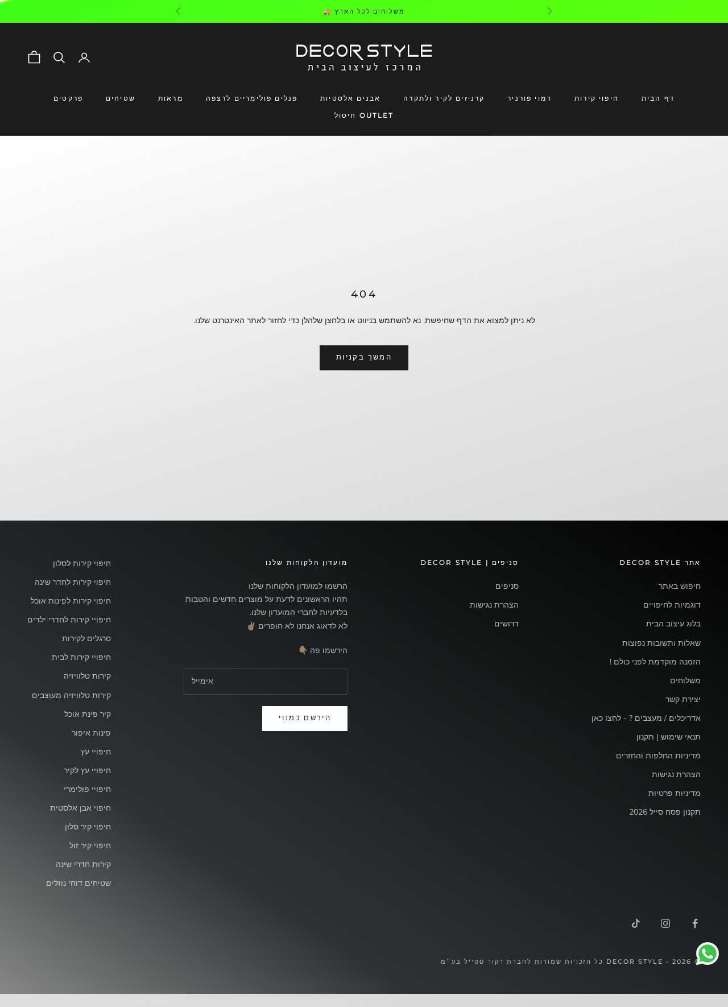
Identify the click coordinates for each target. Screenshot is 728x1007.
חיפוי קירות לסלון (82, 563)
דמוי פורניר (529, 98)
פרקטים (68, 98)
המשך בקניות (364, 357)
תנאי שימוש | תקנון (668, 737)
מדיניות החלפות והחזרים (658, 755)
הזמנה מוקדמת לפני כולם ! (655, 662)
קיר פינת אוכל (87, 714)
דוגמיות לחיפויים (672, 605)
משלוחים (685, 680)
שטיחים (120, 98)
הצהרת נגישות (676, 774)
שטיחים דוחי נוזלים (78, 883)
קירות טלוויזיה (87, 676)
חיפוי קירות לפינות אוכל (71, 601)
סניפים (507, 586)
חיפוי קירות (596, 98)
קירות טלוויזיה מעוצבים (71, 695)
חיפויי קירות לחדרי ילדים (69, 619)
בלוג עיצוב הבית (673, 623)
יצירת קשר (683, 699)
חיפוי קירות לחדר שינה (73, 582)
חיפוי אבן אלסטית (80, 808)
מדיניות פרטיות (674, 793)
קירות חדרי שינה (83, 864)
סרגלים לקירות (86, 638)
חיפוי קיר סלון (88, 827)
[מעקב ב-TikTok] (636, 923)
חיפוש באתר (680, 586)
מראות (170, 98)
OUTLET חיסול (364, 115)
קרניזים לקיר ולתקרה (444, 98)
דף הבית (658, 98)
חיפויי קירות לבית (81, 657)
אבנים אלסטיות (350, 98)
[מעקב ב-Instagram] (665, 923)
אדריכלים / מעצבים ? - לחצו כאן (646, 718)
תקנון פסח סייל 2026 (665, 812)
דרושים (506, 623)
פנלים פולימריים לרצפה (251, 98)
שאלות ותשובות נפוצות (661, 643)
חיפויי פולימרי (87, 789)
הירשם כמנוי (305, 718)
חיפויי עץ (96, 751)
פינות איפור (91, 733)
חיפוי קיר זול (90, 845)
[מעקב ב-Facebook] (695, 923)
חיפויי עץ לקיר (87, 770)
